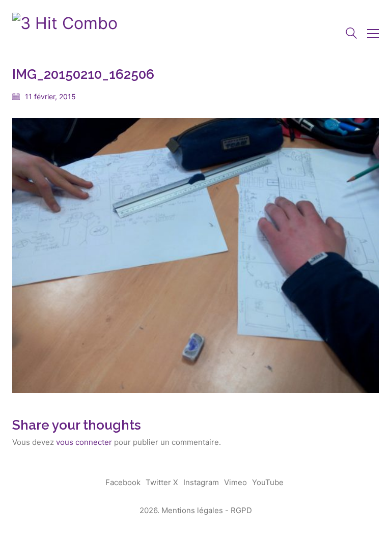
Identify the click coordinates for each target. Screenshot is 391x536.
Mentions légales (192, 510)
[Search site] (351, 34)
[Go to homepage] (65, 33)
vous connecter (84, 442)
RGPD (241, 510)
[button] (373, 33)
